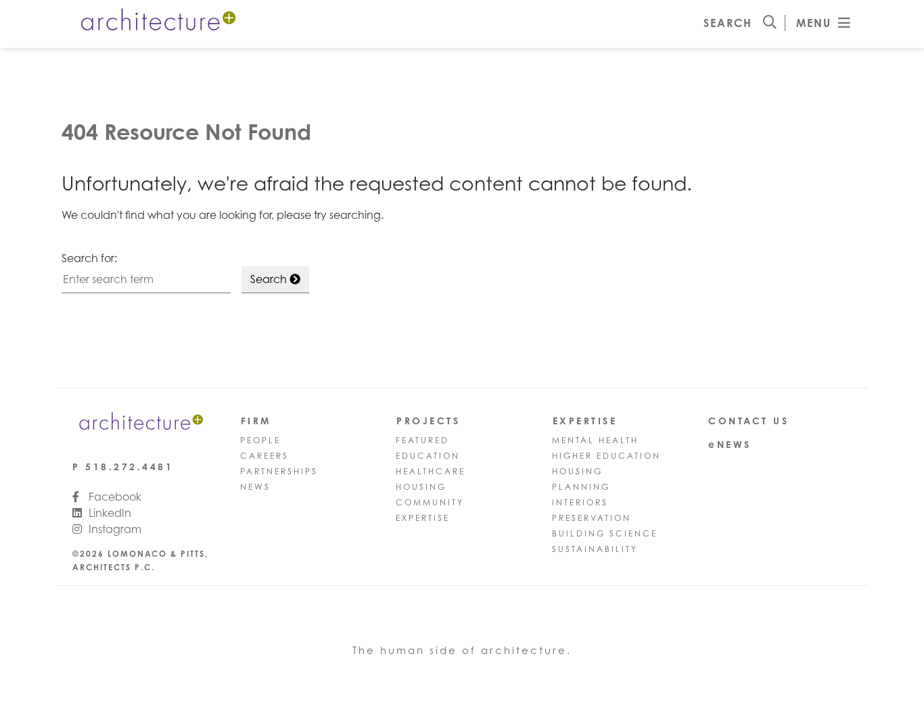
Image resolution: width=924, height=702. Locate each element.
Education (428, 456)
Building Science (604, 533)
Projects (428, 420)
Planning (581, 487)
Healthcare (430, 471)
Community (430, 502)
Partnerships (279, 471)
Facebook (113, 496)
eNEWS (730, 444)
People (260, 440)
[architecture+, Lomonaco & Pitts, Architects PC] (156, 22)
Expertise (423, 518)
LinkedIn (108, 513)
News (255, 487)
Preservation (591, 518)
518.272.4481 (129, 466)
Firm (256, 420)
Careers (264, 456)
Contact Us (748, 420)
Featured (422, 440)
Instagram (113, 529)
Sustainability (595, 549)
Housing (421, 487)
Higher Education (606, 456)
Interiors (580, 502)
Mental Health (595, 440)
